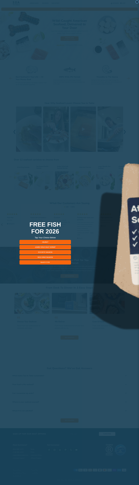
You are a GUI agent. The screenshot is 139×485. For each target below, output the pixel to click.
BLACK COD (45, 262)
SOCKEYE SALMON (45, 252)
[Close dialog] (137, 2)
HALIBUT (45, 242)
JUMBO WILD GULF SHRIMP (45, 247)
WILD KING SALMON (45, 257)
